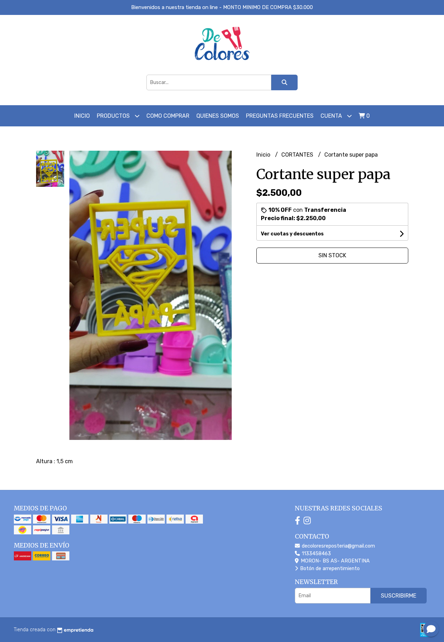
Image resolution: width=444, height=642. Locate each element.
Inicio (82, 115)
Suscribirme (398, 595)
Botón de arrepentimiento (329, 569)
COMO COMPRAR (167, 115)
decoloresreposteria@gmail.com (337, 546)
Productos (114, 115)
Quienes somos (217, 115)
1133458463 (315, 554)
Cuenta (332, 115)
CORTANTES (298, 154)
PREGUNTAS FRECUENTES (280, 115)
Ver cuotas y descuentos (292, 234)
